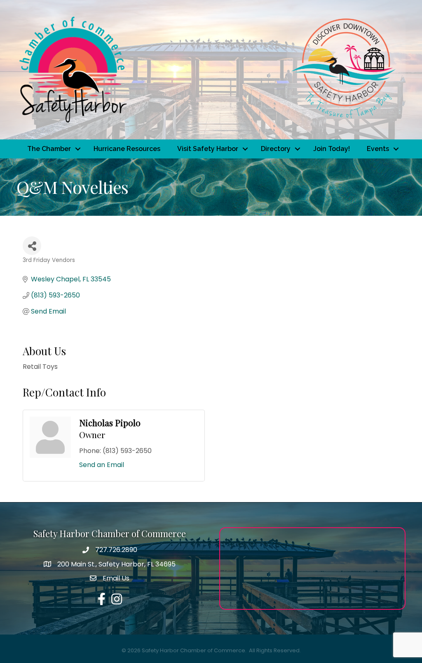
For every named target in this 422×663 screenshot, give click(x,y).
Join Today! (331, 149)
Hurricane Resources (127, 149)
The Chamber (49, 149)
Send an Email (101, 465)
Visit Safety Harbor (207, 149)
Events (378, 149)
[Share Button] (32, 245)
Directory (276, 149)
